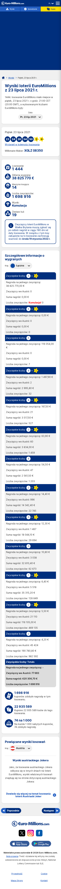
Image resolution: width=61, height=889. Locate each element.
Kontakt (44, 880)
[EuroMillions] (12, 4)
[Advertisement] (30, 39)
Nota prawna (12, 856)
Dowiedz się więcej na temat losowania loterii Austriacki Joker (28, 795)
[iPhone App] (19, 844)
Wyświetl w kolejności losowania (22, 144)
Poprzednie (13, 810)
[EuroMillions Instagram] (31, 833)
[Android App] (41, 844)
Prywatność (16, 873)
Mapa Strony (17, 880)
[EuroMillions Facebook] (39, 833)
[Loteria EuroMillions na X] (22, 833)
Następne (49, 810)
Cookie (44, 873)
